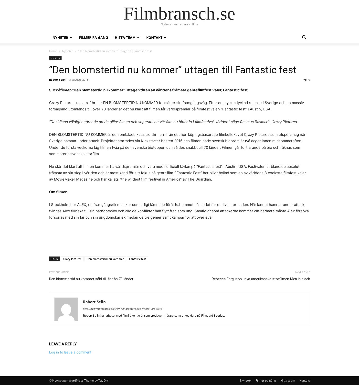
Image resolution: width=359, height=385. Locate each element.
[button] (304, 38)
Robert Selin (57, 79)
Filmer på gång (93, 37)
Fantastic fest (137, 259)
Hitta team (125, 37)
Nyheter (60, 37)
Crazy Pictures (72, 259)
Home (53, 51)
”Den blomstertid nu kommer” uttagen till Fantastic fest (173, 70)
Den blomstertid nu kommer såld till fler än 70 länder (91, 279)
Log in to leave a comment (70, 352)
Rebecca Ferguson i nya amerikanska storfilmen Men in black (261, 279)
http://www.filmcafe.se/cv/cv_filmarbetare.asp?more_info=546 (122, 308)
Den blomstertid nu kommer (105, 259)
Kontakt (154, 37)
